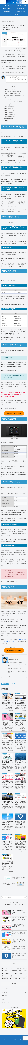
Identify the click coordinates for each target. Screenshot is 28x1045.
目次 (12, 86)
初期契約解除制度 (9, 118)
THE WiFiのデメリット (9, 99)
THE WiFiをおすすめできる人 (11, 89)
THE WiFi (14, 683)
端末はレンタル (8, 103)
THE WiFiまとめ (7, 120)
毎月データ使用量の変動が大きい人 (13, 93)
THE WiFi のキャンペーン (10, 110)
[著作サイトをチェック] (9, 676)
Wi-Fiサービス (6, 683)
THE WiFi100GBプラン (10, 107)
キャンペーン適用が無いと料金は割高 (13, 101)
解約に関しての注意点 (10, 116)
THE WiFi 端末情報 (8, 112)
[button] (25, 897)
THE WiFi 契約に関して (9, 114)
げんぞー (10, 657)
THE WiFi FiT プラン (10, 108)
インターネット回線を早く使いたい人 (13, 91)
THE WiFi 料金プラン (9, 105)
